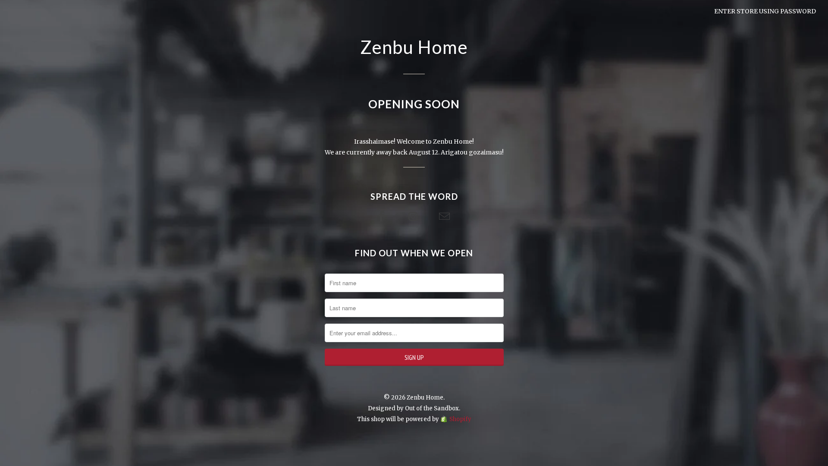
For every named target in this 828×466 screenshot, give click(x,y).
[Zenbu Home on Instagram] (414, 217)
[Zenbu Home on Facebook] (382, 217)
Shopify (460, 419)
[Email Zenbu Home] (445, 217)
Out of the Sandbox (432, 408)
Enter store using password (765, 11)
